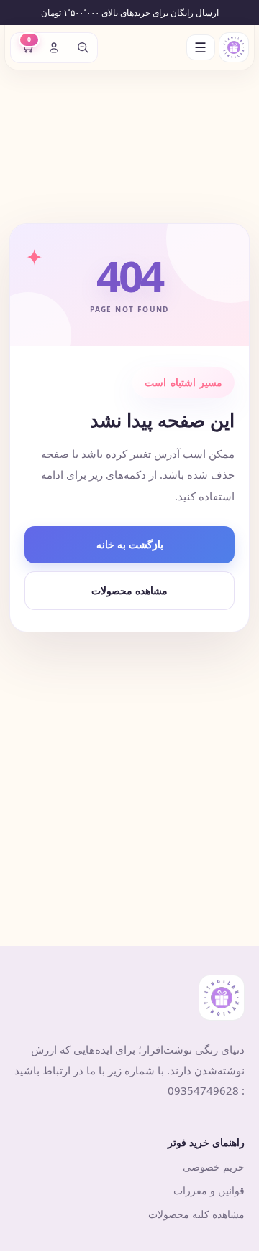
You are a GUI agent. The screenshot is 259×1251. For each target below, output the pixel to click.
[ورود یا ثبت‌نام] (54, 47)
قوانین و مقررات (209, 1190)
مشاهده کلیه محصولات (196, 1214)
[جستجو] (83, 47)
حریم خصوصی (214, 1166)
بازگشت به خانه (129, 544)
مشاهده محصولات (129, 590)
